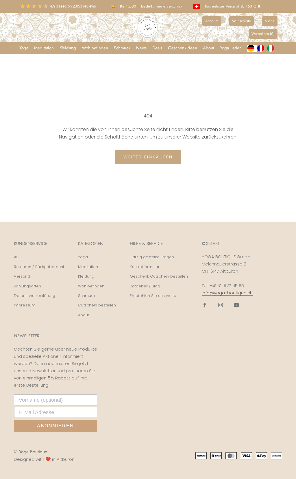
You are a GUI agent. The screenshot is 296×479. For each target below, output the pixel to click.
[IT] (272, 48)
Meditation (44, 48)
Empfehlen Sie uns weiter (154, 295)
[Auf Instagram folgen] (220, 305)
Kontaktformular (145, 267)
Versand (22, 276)
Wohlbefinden (95, 48)
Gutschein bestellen (97, 305)
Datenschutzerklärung (34, 295)
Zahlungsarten (27, 286)
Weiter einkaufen (148, 157)
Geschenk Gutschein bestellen (159, 276)
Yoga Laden (231, 48)
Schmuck (122, 48)
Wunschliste (241, 21)
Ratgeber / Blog (145, 286)
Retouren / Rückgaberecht (39, 267)
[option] (262, 48)
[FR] (262, 48)
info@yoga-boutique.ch (227, 293)
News (141, 48)
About (208, 48)
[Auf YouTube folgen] (236, 305)
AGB (18, 257)
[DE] (252, 48)
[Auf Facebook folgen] (205, 305)
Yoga (23, 48)
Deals (157, 48)
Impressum (24, 305)
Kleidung (68, 48)
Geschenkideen (182, 48)
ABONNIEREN (55, 425)
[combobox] (252, 48)
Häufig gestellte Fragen (152, 257)
